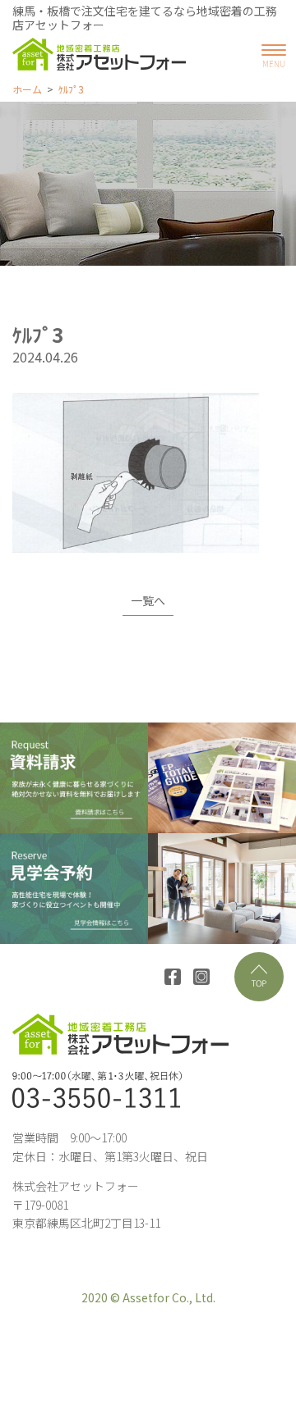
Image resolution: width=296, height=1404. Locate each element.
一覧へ (148, 600)
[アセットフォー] (99, 54)
